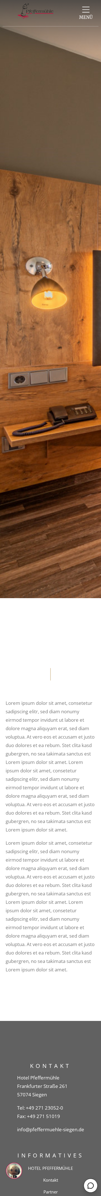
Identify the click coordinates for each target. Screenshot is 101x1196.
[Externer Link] (86, 10)
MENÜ (86, 17)
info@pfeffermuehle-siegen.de (50, 1129)
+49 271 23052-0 (44, 1108)
